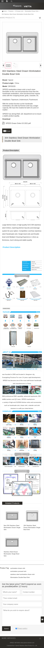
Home (4, 11)
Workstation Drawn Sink (31, 11)
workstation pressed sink (18, 571)
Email (6, 130)
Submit (6, 628)
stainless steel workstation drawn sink (22, 574)
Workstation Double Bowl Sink (20, 577)
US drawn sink (19, 11)
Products (10, 11)
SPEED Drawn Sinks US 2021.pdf (16, 123)
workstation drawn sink (17, 568)
